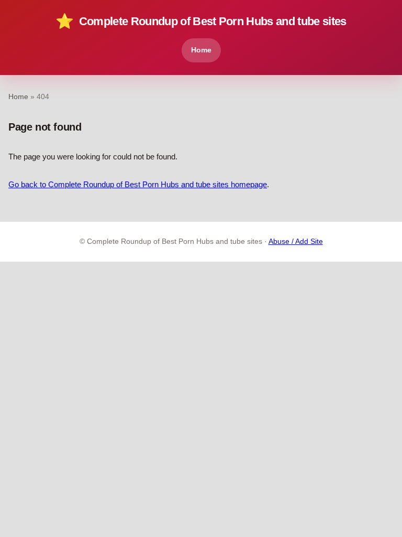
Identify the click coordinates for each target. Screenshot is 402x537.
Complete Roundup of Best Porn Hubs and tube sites (200, 21)
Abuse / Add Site (296, 241)
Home (201, 50)
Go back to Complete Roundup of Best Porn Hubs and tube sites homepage (137, 184)
